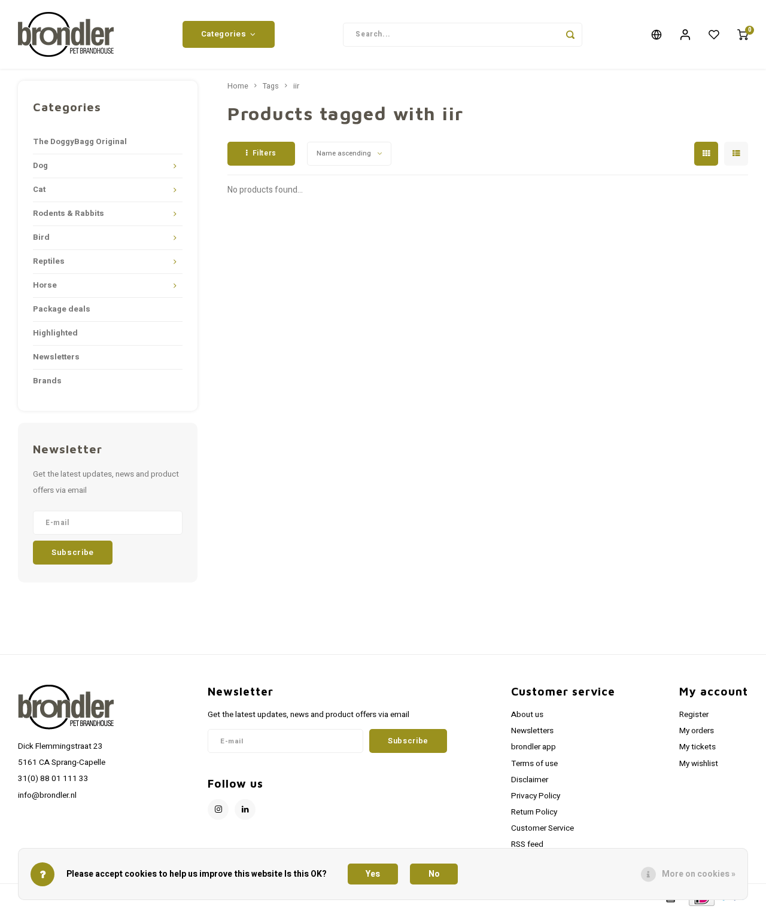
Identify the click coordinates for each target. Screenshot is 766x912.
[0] (742, 35)
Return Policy (534, 812)
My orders (696, 731)
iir (296, 86)
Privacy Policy (535, 796)
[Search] (570, 35)
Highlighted (55, 333)
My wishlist (698, 764)
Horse (45, 285)
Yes (373, 874)
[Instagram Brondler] (218, 809)
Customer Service (542, 828)
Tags (271, 86)
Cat (39, 190)
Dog (40, 166)
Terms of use (534, 764)
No (434, 874)
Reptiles (49, 261)
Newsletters (56, 357)
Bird (41, 237)
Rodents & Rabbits (68, 213)
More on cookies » (698, 874)
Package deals (61, 309)
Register (694, 715)
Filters (264, 153)
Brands (47, 381)
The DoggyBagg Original (80, 142)
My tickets (697, 747)
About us (527, 715)
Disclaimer (529, 780)
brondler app (533, 747)
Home (237, 86)
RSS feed (527, 844)
